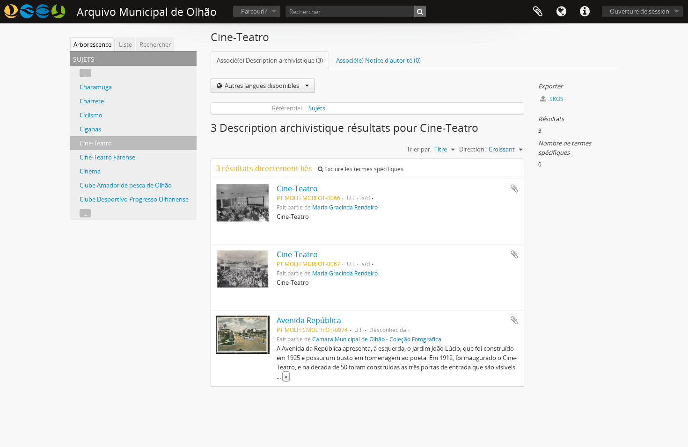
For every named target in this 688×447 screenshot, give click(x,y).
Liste (125, 44)
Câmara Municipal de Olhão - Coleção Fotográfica (376, 339)
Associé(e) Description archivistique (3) (270, 60)
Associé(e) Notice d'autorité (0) (378, 60)
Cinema (90, 171)
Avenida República (309, 320)
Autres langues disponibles (261, 85)
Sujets (316, 108)
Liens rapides (584, 11)
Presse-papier (537, 11)
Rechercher (155, 44)
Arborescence (92, 44)
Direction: (472, 149)
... (85, 73)
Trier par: (419, 149)
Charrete (92, 101)
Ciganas (90, 129)
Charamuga (96, 87)
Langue (561, 11)
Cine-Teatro (96, 143)
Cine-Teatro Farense (107, 157)
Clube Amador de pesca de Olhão (126, 185)
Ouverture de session (639, 11)
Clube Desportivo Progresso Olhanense (134, 199)
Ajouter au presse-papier (514, 188)
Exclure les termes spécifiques (363, 169)
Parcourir (254, 11)
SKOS (556, 99)
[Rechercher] (420, 11)
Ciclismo (91, 115)
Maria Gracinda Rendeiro (345, 207)
